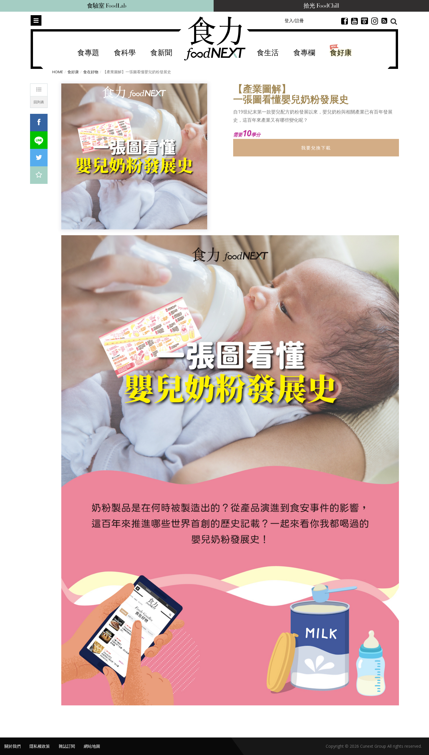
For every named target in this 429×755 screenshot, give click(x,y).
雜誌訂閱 (67, 746)
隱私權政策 (39, 746)
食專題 (88, 53)
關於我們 (12, 746)
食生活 (268, 53)
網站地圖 (92, 746)
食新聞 (161, 53)
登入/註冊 (294, 20)
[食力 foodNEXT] (214, 38)
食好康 (341, 53)
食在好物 (90, 71)
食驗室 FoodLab (106, 6)
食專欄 (304, 53)
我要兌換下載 (316, 148)
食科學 (125, 53)
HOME (57, 71)
